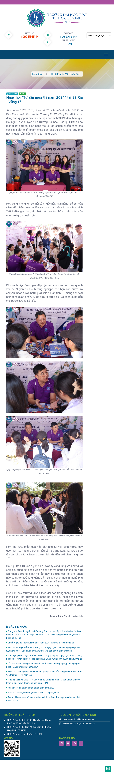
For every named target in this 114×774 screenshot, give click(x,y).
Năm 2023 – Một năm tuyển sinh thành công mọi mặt (33, 692)
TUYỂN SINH (68, 36)
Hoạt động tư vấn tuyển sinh (65, 74)
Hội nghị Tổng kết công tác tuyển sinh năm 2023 (31, 688)
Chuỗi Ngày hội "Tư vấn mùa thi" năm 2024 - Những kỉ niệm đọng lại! (41, 643)
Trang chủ (37, 74)
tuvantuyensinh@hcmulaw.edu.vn (78, 719)
